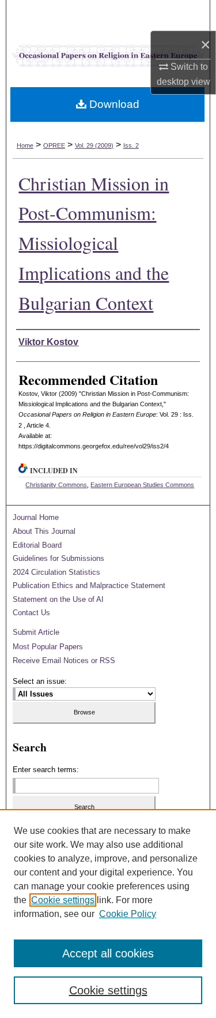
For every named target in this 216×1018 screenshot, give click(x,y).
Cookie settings (62, 900)
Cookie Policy (127, 914)
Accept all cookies (108, 953)
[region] (108, 913)
